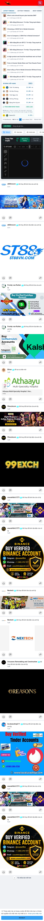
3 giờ (8, 372)
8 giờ (8, 789)
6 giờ (8, 666)
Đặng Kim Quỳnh (14, 102)
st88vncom (11, 184)
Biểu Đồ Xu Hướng (25, 139)
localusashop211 (13, 724)
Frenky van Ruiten (14, 285)
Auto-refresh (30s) (27, 119)
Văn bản (19, 132)
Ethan (9, 369)
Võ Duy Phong (13, 99)
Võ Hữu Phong (13, 91)
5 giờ (8, 593)
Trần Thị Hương (14, 87)
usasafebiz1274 (13, 786)
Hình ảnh (32, 132)
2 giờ (8, 290)
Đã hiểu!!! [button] (22, 918)
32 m (8, 186)
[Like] (22, 218)
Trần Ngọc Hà (13, 95)
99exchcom (11, 406)
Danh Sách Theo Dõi (36, 139)
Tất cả (7, 132)
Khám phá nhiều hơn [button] (35, 913)
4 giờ (8, 409)
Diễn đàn (16, 119)
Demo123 (12, 115)
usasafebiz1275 (13, 497)
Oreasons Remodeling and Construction (22, 662)
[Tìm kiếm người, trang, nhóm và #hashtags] (40, 3)
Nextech (10, 590)
